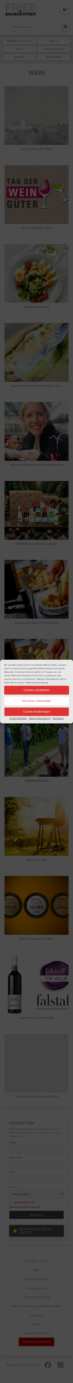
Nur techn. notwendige (36, 701)
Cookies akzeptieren (37, 690)
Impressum (58, 718)
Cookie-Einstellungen (36, 711)
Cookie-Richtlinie (18, 718)
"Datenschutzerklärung (37, 682)
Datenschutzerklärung (40, 718)
